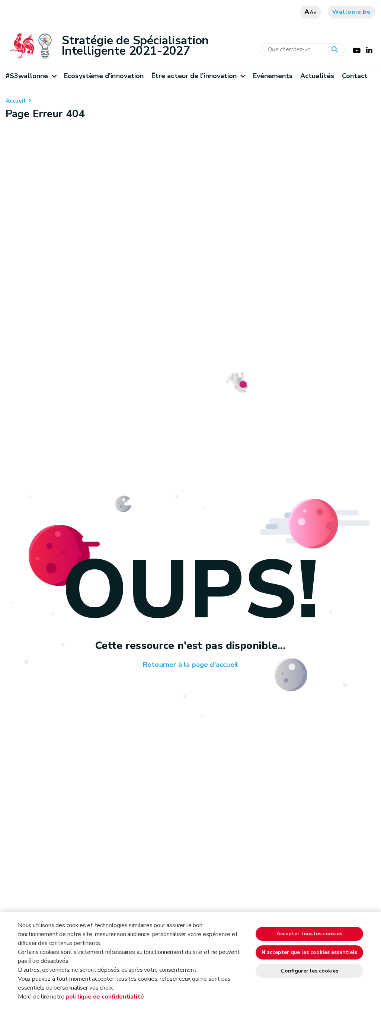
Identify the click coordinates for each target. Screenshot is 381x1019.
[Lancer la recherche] (336, 49)
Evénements (273, 75)
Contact (355, 75)
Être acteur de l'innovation (194, 75)
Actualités (317, 75)
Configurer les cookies (309, 970)
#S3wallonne (27, 75)
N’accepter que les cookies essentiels (309, 952)
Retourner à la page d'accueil (190, 664)
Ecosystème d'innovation (104, 75)
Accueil (16, 101)
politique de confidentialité (104, 997)
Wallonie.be (351, 12)
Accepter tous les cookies (309, 933)
